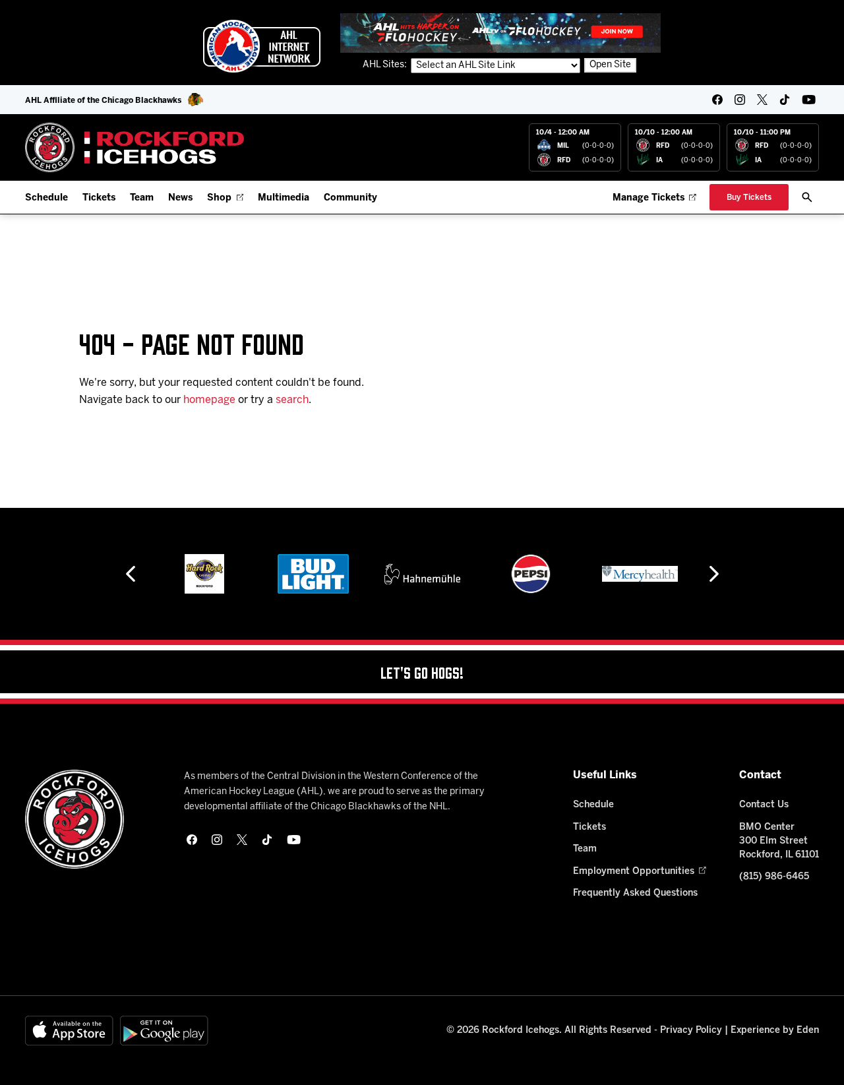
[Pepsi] (531, 574)
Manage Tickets (648, 198)
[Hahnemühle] (422, 574)
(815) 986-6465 (774, 877)
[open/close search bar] (807, 197)
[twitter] (762, 100)
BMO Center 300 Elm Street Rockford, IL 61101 (779, 841)
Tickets (98, 198)
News (180, 198)
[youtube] (808, 100)
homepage (209, 400)
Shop (219, 198)
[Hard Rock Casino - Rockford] (204, 574)
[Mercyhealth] (640, 574)
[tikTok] (785, 100)
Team (142, 198)
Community (350, 198)
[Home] (135, 147)
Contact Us (764, 805)
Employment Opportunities (633, 871)
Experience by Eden (775, 1030)
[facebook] (717, 100)
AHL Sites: (386, 65)
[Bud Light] (313, 574)
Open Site (610, 65)
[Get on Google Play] (164, 1030)
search (292, 400)
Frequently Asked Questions (635, 893)
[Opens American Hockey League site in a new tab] (261, 46)
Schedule (46, 198)
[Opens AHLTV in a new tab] (500, 33)
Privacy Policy (691, 1030)
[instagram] (740, 100)
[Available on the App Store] (69, 1030)
